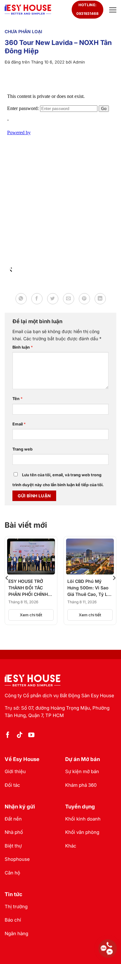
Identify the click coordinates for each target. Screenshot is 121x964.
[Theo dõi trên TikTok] (19, 735)
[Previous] (7, 577)
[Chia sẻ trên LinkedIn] (100, 298)
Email (19, 424)
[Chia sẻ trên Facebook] (37, 298)
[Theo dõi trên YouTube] (31, 735)
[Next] (114, 577)
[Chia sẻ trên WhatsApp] (21, 298)
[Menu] (112, 9)
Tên (17, 398)
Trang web (22, 449)
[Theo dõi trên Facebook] (8, 735)
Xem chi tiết (31, 614)
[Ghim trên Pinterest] (84, 298)
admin (79, 61)
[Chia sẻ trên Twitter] (52, 298)
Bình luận (22, 347)
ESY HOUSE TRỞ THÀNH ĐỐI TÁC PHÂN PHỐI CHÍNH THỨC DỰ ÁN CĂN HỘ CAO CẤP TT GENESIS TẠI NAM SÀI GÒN (28, 588)
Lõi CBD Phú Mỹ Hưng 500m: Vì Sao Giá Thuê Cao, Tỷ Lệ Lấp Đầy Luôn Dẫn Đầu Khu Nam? (88, 588)
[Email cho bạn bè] (68, 298)
